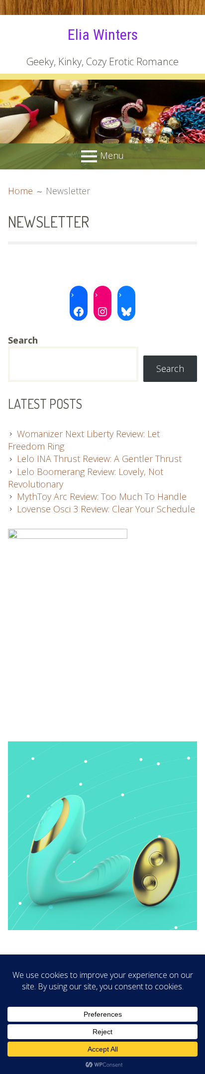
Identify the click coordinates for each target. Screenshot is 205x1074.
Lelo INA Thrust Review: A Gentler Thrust (99, 459)
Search (170, 368)
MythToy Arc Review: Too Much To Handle (102, 496)
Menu (112, 155)
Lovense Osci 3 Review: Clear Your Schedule (106, 509)
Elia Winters (103, 34)
